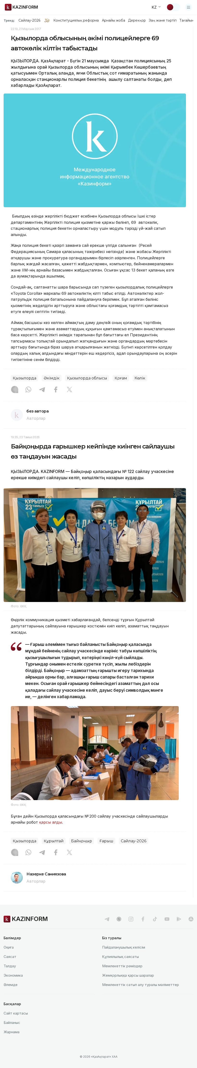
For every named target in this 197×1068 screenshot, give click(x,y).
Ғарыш (106, 841)
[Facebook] (56, 390)
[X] (69, 390)
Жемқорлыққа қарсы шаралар (128, 975)
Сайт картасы (16, 1013)
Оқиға (9, 947)
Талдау (10, 966)
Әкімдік (52, 378)
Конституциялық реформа (76, 20)
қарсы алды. (51, 822)
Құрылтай (54, 841)
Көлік (140, 378)
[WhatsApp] (28, 390)
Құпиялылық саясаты (120, 956)
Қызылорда (24, 378)
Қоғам (121, 378)
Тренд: (9, 20)
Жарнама (11, 1032)
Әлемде (11, 984)
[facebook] (143, 919)
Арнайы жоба (113, 20)
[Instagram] (14, 390)
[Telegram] (42, 390)
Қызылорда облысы (87, 378)
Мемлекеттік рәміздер (122, 966)
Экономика (13, 975)
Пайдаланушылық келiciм (123, 947)
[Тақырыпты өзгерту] (173, 7)
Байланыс (12, 1022)
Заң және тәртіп (163, 20)
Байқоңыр (81, 841)
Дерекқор (137, 20)
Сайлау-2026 (29, 20)
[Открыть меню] (188, 7)
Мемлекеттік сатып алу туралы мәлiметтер (140, 984)
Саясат (10, 956)
